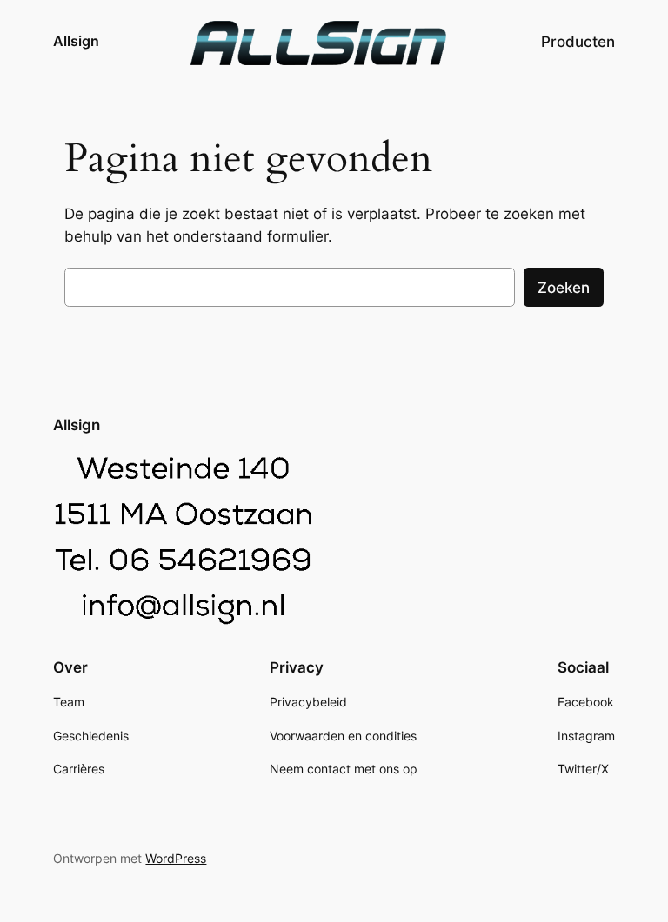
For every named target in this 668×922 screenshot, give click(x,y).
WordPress (175, 858)
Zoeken (564, 287)
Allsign (76, 41)
